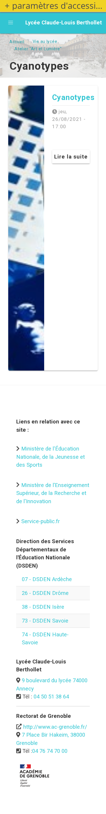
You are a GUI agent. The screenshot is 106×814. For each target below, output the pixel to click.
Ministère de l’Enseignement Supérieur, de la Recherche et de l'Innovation (52, 493)
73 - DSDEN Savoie (45, 621)
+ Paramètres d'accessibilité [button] (55, 5)
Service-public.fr (40, 521)
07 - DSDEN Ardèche (47, 579)
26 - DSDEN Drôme (45, 593)
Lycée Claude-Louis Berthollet (63, 22)
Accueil (16, 41)
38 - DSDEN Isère (43, 607)
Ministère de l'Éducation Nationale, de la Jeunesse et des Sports (50, 457)
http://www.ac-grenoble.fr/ (55, 727)
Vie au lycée (45, 41)
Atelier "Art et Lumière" (38, 48)
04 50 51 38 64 (51, 696)
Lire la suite (70, 157)
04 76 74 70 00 (49, 751)
